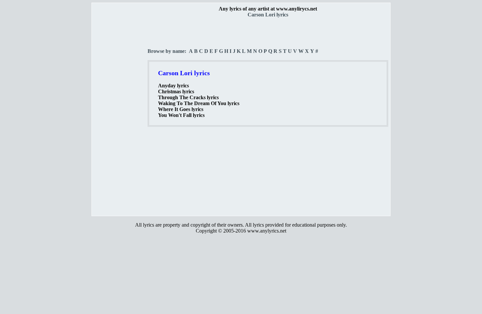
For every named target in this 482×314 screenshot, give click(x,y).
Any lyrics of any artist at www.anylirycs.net (268, 8)
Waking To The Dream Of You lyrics (198, 103)
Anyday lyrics (173, 85)
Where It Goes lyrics (180, 109)
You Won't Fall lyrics (181, 115)
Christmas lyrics (176, 91)
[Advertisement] (120, 115)
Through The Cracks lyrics (188, 97)
